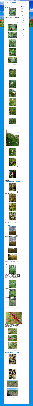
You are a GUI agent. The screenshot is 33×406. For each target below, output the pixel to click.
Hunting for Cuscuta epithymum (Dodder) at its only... (23, 30)
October (22, 12)
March (22, 35)
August (22, 32)
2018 (22, 10)
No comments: (12, 222)
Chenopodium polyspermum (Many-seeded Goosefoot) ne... (23, 28)
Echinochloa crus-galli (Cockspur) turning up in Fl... (23, 23)
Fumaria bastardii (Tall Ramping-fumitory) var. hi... (23, 19)
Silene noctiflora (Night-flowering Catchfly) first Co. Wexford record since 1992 (11, 67)
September (23, 31)
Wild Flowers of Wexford (13, 2)
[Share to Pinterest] (15, 64)
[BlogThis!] (13, 261)
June (22, 33)
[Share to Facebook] (14, 261)
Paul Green (23, 6)
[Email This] (13, 64)
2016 (22, 11)
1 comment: (11, 261)
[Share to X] (14, 64)
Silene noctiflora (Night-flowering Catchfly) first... (23, 16)
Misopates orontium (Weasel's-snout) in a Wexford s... (23, 21)
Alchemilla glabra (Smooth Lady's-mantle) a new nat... (23, 14)
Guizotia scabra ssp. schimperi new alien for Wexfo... (23, 25)
